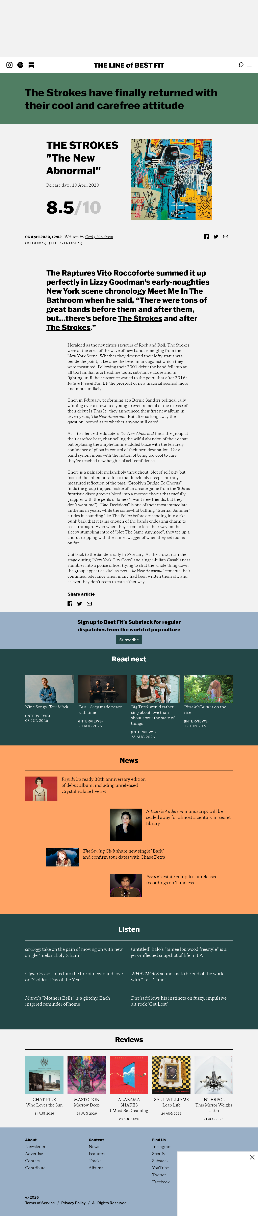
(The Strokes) (65, 243)
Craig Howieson (99, 237)
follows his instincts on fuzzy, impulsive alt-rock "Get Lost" (179, 1001)
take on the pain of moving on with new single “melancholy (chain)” (74, 953)
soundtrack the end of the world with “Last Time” (178, 977)
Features (97, 1154)
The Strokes (82, 144)
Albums (36, 243)
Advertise (34, 1154)
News (94, 1147)
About (31, 1139)
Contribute (35, 1168)
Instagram (162, 1147)
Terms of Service (40, 1202)
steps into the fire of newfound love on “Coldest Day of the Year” (74, 977)
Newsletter (35, 1147)
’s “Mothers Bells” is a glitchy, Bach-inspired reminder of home (68, 1001)
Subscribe (129, 639)
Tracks (95, 1161)
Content (96, 1139)
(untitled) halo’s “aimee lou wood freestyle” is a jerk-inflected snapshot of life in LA (179, 953)
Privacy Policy (73, 1202)
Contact (32, 1161)
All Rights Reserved (109, 1202)
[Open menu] (249, 65)
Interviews (37, 716)
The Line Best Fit (129, 65)
